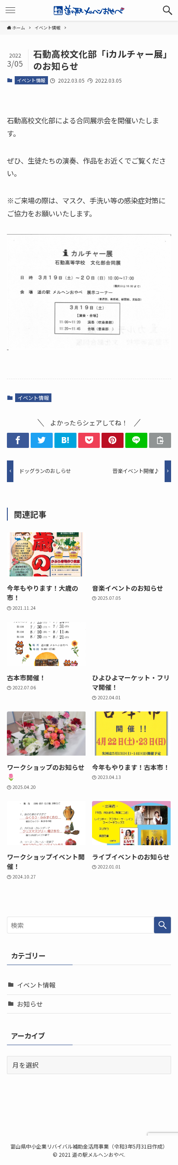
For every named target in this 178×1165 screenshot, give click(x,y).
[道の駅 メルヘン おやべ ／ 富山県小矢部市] (88, 10)
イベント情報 (31, 80)
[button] (167, 10)
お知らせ (30, 1003)
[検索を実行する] (162, 925)
